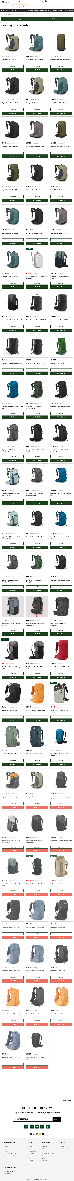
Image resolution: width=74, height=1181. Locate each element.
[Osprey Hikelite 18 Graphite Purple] (61, 216)
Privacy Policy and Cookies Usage (13, 1156)
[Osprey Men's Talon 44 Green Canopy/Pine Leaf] (61, 346)
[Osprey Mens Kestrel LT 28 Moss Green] (12, 172)
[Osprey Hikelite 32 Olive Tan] (37, 85)
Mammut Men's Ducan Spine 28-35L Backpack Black (35, 841)
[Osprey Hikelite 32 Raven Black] (12, 85)
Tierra (43, 1149)
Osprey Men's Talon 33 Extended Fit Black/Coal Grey (35, 450)
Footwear (30, 1149)
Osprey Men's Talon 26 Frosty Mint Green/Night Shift (11, 537)
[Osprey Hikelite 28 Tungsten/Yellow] (12, 779)
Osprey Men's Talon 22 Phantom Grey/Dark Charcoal (10, 581)
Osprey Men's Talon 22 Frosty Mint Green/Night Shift (11, 494)
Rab (43, 1151)
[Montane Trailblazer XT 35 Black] (12, 910)
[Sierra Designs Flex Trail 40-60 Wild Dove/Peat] (12, 606)
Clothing (30, 1146)
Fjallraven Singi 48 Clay (56, 884)
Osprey (44, 1158)
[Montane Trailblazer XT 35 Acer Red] (61, 649)
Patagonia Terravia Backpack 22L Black (36, 320)
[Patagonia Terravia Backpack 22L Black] (37, 302)
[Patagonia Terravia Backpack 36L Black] (12, 346)
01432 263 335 (8, 1171)
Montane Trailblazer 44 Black (9, 710)
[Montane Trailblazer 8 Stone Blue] (12, 1040)
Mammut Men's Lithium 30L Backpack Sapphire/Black (59, 754)
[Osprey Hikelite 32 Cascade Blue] (61, 85)
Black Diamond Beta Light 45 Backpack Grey (12, 667)
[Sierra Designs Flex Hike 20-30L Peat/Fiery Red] (61, 606)
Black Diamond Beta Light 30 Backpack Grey (36, 667)
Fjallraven (44, 1146)
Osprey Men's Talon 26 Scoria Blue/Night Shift (60, 494)
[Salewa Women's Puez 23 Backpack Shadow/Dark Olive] (61, 693)
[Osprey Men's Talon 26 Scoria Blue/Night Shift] (61, 476)
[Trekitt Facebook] (26, 1126)
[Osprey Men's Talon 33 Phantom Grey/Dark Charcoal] (12, 432)
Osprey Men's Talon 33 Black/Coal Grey (60, 406)
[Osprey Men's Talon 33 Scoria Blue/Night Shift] (12, 389)
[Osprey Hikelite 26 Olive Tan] (61, 172)
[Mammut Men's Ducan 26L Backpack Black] (12, 302)
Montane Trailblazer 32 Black (57, 927)
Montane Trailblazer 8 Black (33, 1014)
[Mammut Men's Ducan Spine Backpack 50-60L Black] (61, 779)
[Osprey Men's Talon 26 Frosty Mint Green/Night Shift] (12, 519)
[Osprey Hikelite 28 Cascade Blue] (37, 42)
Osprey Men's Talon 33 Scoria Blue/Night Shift (12, 407)
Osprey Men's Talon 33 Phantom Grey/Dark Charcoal (10, 450)
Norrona (44, 1160)
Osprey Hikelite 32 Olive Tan (33, 103)
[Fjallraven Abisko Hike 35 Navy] (37, 736)
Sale (29, 1158)
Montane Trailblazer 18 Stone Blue (35, 970)
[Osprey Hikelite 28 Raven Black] (12, 129)
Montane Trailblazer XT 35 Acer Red (59, 667)
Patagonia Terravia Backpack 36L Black (12, 363)
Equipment (31, 1153)
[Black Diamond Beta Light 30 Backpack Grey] (37, 649)
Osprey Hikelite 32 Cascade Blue (58, 103)
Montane (44, 1156)
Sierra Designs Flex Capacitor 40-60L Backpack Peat (35, 624)
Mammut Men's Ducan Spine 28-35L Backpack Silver (11, 841)
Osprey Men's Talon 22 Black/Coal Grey (60, 580)
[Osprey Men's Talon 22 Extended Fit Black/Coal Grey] (61, 432)
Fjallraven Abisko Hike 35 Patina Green (12, 753)
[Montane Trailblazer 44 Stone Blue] (37, 910)
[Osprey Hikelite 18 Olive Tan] (37, 779)
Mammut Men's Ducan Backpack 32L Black (61, 840)
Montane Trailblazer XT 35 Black (10, 927)
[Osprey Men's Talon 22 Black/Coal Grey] (61, 563)
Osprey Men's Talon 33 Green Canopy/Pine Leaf (33, 407)
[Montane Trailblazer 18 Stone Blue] (37, 953)
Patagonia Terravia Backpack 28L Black (60, 320)
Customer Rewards (65, 1149)
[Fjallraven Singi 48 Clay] (61, 866)
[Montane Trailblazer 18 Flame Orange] (12, 996)
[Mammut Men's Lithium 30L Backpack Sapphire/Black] (61, 736)
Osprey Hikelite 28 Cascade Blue (34, 59)
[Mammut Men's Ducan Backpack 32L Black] (61, 823)
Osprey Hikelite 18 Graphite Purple (59, 233)
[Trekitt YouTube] (42, 1126)
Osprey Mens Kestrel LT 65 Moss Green (60, 59)
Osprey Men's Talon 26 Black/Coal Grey (36, 537)
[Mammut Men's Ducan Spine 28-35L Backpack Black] (37, 823)
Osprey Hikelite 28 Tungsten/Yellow (11, 797)
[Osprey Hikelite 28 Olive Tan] (12, 42)
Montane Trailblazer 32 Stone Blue (11, 970)
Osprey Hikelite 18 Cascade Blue (10, 276)
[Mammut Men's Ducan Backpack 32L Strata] (61, 259)
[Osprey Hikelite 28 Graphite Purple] (37, 129)
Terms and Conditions (10, 1153)
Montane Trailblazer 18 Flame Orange (11, 1014)
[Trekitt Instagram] (32, 1126)
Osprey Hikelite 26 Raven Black (34, 190)
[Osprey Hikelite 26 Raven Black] (37, 172)
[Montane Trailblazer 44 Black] (12, 693)
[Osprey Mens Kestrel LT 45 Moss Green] (61, 129)
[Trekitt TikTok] (48, 1126)
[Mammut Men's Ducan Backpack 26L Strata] (12, 866)
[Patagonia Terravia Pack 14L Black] (37, 346)
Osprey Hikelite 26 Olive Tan (57, 190)
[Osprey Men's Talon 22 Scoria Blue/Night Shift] (61, 519)
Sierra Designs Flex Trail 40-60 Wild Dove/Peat (11, 624)
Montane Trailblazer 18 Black (57, 970)
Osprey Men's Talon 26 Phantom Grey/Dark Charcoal (34, 494)
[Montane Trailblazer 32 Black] (61, 910)
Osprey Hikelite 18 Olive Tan (33, 797)
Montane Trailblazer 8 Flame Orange (59, 1014)
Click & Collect (8, 1149)
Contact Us (7, 1173)
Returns (6, 1151)
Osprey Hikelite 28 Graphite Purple (35, 146)
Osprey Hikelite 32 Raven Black (10, 103)
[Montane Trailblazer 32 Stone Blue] (12, 953)
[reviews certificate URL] (62, 1100)
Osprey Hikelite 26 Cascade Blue (10, 233)
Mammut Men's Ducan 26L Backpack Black (12, 320)
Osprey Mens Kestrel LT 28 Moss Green (12, 190)
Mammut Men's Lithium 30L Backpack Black (35, 1058)
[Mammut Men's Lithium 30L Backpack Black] (37, 1040)
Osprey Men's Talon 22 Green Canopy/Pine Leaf (33, 581)
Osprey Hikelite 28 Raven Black (10, 146)
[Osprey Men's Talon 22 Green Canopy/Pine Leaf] (37, 563)
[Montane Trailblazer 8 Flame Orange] (61, 996)
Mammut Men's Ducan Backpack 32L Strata (59, 277)
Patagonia (45, 1163)
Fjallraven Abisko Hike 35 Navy (34, 753)
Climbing (30, 1156)
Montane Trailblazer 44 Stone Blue (35, 927)
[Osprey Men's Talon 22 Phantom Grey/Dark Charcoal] (12, 563)
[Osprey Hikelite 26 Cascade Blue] (12, 216)
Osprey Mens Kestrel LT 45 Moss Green (60, 146)
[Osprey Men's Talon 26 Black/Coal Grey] (37, 519)
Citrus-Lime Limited (42, 1179)
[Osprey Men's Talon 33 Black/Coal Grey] (61, 389)
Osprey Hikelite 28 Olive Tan (9, 59)
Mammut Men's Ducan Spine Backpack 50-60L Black (61, 798)
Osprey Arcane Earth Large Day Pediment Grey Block (36, 277)
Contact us (62, 1146)
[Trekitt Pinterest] (37, 1126)
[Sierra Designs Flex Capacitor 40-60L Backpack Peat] (37, 606)
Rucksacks (30, 1160)
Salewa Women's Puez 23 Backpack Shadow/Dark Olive (59, 711)
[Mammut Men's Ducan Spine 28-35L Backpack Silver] (12, 823)
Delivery (6, 1146)
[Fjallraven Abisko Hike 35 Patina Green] (12, 736)
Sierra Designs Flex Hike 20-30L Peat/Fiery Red (58, 624)
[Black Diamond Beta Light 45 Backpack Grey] (12, 649)
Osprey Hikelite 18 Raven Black (34, 233)
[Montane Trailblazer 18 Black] (61, 953)
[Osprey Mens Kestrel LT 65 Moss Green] (61, 42)
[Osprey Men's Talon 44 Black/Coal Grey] (37, 866)
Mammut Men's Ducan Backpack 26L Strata (11, 884)
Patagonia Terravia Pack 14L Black (35, 363)
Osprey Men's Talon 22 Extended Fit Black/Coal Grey (59, 450)
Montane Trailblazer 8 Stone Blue (10, 1057)
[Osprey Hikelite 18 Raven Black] (37, 216)
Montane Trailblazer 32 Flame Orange (35, 710)
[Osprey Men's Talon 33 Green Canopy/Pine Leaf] (37, 389)
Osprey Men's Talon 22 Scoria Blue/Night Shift (60, 537)
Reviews (62, 1151)
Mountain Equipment (48, 1153)
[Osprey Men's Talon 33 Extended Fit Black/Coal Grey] (37, 432)
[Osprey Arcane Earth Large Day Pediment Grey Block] (37, 259)
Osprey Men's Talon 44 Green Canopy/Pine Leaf (57, 364)
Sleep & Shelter (32, 1151)
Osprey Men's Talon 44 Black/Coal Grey (36, 884)
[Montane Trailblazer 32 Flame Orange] (37, 693)
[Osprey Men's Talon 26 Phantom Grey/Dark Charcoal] (37, 476)
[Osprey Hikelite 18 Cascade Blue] (12, 259)
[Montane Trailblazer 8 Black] (37, 996)
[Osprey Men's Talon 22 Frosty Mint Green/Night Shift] (12, 476)
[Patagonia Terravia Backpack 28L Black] (61, 302)
